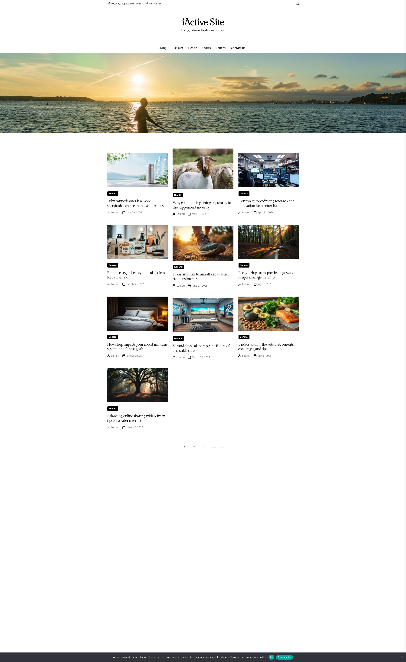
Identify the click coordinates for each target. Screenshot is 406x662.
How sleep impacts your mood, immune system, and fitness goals (137, 346)
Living (162, 48)
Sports (206, 48)
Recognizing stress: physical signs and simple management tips (266, 275)
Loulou (115, 212)
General (221, 48)
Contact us (238, 48)
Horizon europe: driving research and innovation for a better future (266, 203)
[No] (402, 657)
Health (192, 48)
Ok (271, 657)
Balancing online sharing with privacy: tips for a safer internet (136, 418)
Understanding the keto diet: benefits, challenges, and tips (266, 346)
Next (222, 447)
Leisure (178, 48)
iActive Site (203, 22)
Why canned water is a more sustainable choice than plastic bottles (135, 203)
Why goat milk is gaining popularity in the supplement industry (202, 205)
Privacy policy (284, 657)
